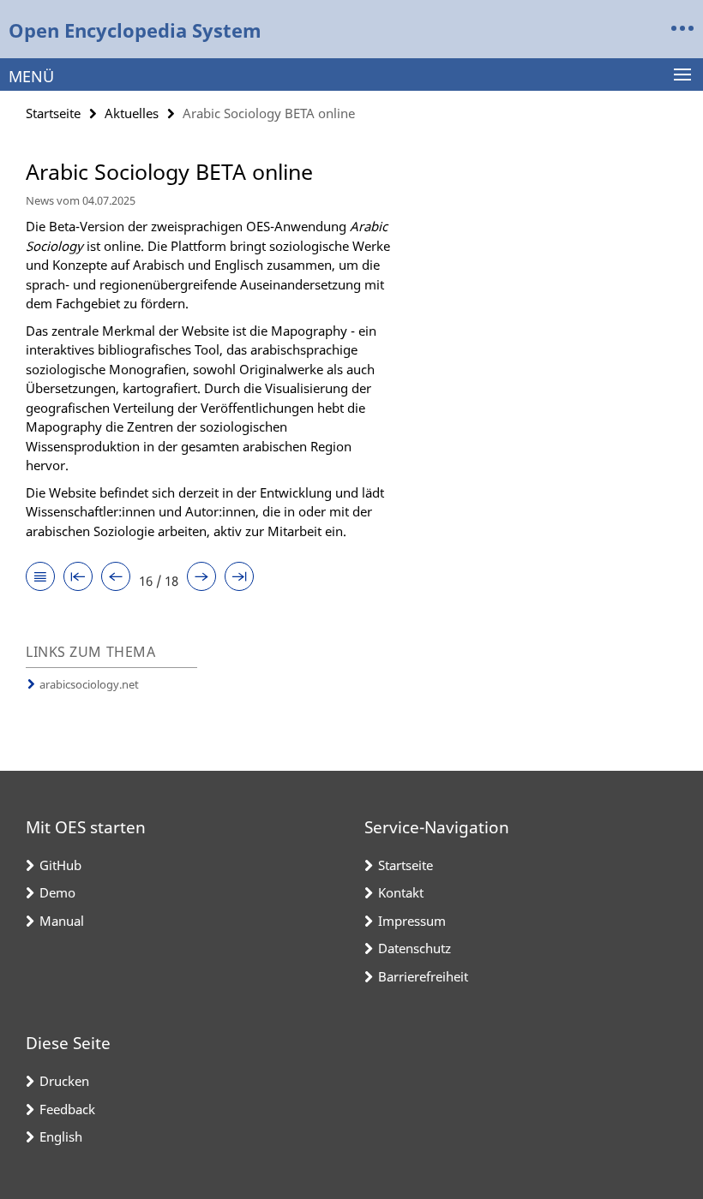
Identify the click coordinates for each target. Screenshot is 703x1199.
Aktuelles (132, 113)
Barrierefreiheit (423, 976)
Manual (61, 920)
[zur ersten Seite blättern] (78, 577)
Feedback (67, 1109)
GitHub (60, 865)
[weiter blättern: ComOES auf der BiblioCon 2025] (201, 577)
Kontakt (401, 892)
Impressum (412, 920)
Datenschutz (414, 948)
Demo (57, 892)
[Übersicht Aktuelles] (40, 577)
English (60, 1136)
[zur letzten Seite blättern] (239, 577)
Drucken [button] (64, 1080)
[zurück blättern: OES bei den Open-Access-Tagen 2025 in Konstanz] (115, 577)
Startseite (53, 113)
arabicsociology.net (89, 684)
